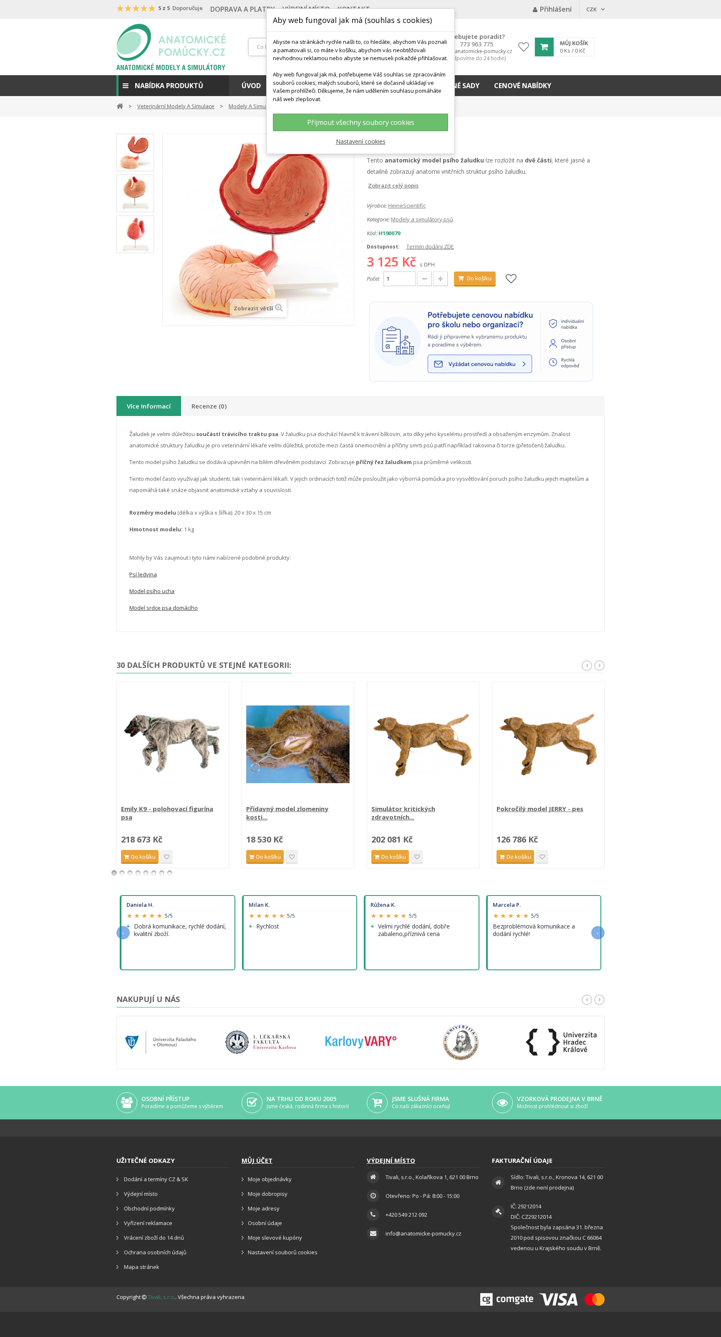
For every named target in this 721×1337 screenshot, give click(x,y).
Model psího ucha (151, 591)
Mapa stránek (141, 1267)
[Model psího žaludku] (135, 193)
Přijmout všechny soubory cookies (360, 122)
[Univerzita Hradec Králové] (561, 1042)
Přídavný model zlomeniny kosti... (287, 812)
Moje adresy (264, 1208)
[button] (172, 85)
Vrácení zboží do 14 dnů (153, 1237)
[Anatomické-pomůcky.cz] (170, 47)
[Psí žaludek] (135, 152)
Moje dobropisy (267, 1193)
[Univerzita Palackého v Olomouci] (160, 1042)
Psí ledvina (143, 574)
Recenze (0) (209, 406)
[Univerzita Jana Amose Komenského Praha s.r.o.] (461, 1042)
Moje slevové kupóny (275, 1237)
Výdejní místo (140, 1193)
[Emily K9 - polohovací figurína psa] (172, 744)
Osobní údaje (265, 1223)
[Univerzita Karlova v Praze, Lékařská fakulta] (260, 1042)
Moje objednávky (270, 1179)
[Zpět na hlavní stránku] (119, 105)
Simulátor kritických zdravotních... (403, 812)
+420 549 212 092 (406, 1214)
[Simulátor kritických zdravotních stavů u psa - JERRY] (423, 744)
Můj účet (257, 1160)
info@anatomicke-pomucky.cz (476, 51)
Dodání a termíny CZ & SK (155, 1179)
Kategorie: (378, 219)
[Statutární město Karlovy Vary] (360, 1042)
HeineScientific (407, 205)
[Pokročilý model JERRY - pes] (548, 744)
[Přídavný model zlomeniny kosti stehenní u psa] (298, 744)
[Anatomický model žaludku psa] (135, 234)
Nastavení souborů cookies (283, 1252)
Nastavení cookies (361, 141)
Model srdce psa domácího (163, 607)
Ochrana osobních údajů (155, 1252)
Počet (373, 278)
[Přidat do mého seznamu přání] (511, 279)
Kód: (372, 233)
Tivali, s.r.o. (161, 1297)
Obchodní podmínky (149, 1208)
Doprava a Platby (242, 9)
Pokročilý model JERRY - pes (540, 808)
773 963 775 (476, 44)
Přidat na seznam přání (166, 857)
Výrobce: (377, 205)
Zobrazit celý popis (372, 185)
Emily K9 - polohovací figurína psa (167, 812)
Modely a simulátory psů (422, 219)
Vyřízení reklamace (147, 1223)
